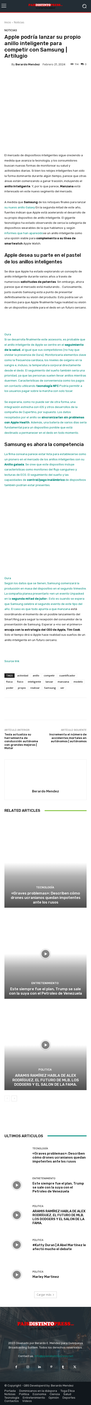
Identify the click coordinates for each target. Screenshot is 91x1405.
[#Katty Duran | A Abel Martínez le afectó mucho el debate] (16, 1244)
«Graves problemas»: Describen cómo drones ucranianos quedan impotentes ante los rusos (45, 897)
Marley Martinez (45, 1277)
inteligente (34, 681)
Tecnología (45, 887)
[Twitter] (32, 1121)
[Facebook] (22, 1121)
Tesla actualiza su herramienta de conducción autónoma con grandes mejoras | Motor (21, 741)
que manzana (60, 609)
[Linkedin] (39, 1367)
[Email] (63, 1121)
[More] (64, 78)
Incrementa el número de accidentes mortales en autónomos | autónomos (68, 738)
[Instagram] (28, 1367)
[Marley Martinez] (16, 1274)
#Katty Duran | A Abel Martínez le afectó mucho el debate (59, 1247)
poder (9, 687)
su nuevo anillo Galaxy (19, 207)
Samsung (50, 687)
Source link (11, 661)
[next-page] (14, 1098)
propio (22, 687)
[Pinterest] (43, 1121)
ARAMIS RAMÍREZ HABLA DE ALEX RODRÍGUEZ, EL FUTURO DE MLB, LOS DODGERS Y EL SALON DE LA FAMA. (45, 1080)
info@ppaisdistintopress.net (53, 1356)
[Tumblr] (63, 1367)
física (9, 681)
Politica (45, 1069)
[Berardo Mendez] (7, 64)
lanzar (49, 681)
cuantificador (67, 675)
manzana (63, 681)
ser (62, 687)
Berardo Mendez (27, 64)
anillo (36, 675)
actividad (22, 675)
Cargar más (44, 1295)
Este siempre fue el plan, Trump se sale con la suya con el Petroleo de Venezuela (45, 991)
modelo (78, 681)
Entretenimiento (45, 983)
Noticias (19, 22)
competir (49, 675)
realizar (35, 687)
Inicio (7, 22)
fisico (20, 681)
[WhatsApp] (53, 1121)
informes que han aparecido (23, 233)
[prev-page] (7, 1098)
